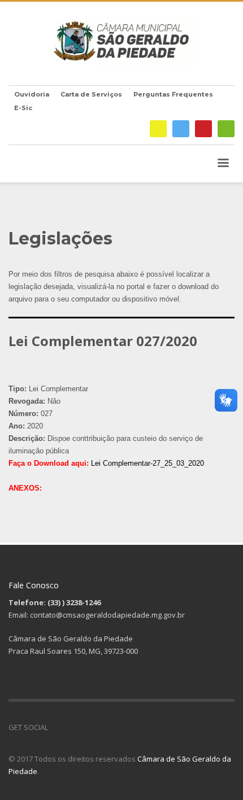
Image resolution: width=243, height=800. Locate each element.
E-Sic (23, 108)
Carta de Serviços (91, 94)
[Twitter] (180, 128)
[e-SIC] (158, 128)
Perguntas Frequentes (173, 94)
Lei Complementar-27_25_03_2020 (147, 463)
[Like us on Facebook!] (56, 727)
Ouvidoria (31, 94)
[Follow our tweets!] (73, 727)
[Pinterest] (203, 128)
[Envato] (226, 128)
